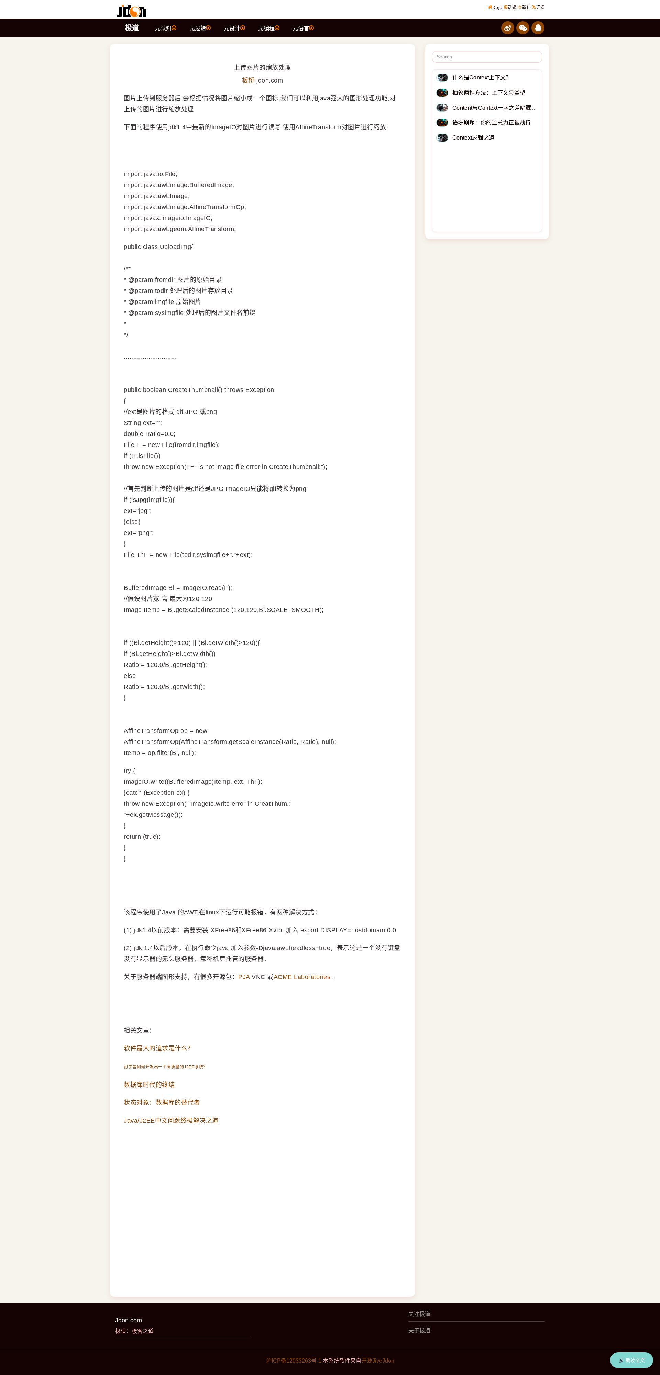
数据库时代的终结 (149, 1084)
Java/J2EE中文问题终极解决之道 (171, 1120)
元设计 (232, 28)
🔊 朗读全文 (631, 1360)
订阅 (540, 7)
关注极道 (419, 1314)
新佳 (526, 7)
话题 (512, 7)
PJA (244, 977)
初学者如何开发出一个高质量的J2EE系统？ (166, 1067)
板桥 (248, 80)
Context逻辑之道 (473, 138)
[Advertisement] (487, 188)
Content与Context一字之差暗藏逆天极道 (503, 108)
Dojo (497, 7)
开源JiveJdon (377, 1361)
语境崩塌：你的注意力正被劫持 (491, 122)
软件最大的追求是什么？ (159, 1048)
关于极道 (419, 1330)
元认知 (163, 28)
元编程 (266, 28)
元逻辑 (197, 28)
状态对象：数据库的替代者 (162, 1102)
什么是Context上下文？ (481, 77)
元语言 (301, 28)
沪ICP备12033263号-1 (293, 1361)
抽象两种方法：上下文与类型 (488, 93)
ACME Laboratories (302, 977)
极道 (132, 28)
